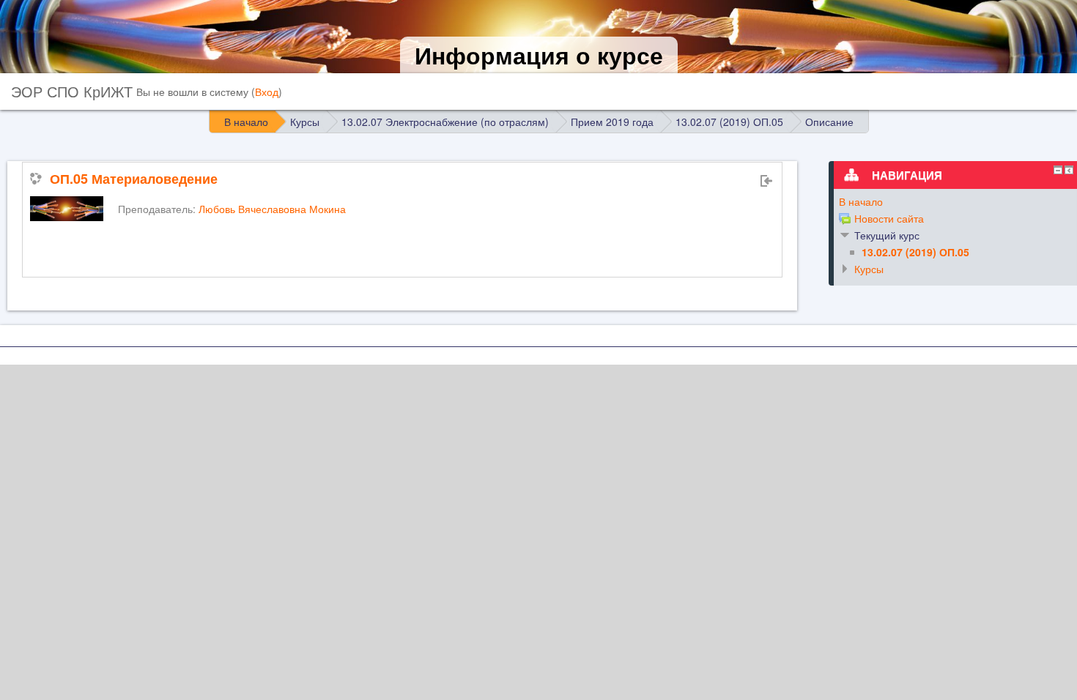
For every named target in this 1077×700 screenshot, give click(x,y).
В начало (861, 201)
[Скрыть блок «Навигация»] (1058, 169)
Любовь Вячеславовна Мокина (272, 208)
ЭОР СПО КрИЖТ (72, 91)
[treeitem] (950, 201)
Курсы (869, 268)
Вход (266, 91)
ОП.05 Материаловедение (134, 178)
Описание (829, 121)
